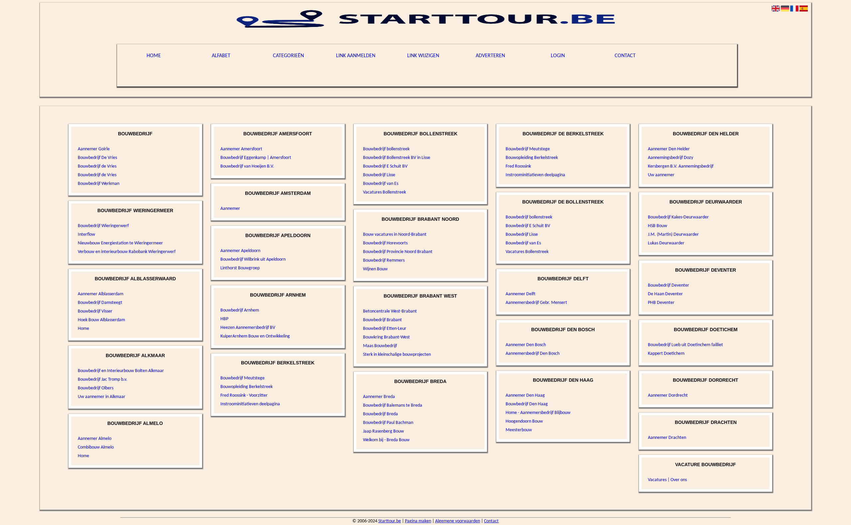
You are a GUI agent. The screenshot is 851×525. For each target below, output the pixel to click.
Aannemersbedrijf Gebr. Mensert (536, 302)
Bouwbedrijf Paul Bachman (388, 422)
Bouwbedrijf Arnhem (239, 310)
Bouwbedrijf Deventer (668, 285)
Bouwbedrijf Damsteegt (100, 302)
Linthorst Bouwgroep (240, 268)
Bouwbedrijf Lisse (379, 175)
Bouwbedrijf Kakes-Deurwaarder (678, 217)
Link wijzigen (423, 56)
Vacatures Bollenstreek (384, 192)
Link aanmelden (355, 56)
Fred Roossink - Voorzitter (244, 395)
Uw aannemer (661, 175)
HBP (224, 319)
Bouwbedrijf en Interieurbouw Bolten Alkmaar (121, 370)
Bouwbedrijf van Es (380, 183)
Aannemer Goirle (94, 149)
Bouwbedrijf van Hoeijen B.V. (247, 166)
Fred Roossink (518, 166)
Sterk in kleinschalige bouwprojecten (397, 354)
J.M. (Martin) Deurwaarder (673, 234)
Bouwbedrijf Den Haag (527, 404)
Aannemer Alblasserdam (100, 294)
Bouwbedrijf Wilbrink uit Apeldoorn (253, 259)
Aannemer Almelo (94, 438)
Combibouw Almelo (96, 447)
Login (558, 56)
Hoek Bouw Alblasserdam (101, 320)
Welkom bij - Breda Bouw (386, 440)
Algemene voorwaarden (457, 521)
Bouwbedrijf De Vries (97, 157)
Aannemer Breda (379, 396)
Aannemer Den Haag (525, 395)
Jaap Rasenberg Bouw (383, 431)
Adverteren (490, 56)
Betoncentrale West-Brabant (390, 311)
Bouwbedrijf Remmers (384, 260)
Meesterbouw (519, 430)
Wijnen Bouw (375, 269)
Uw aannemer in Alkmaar (101, 396)
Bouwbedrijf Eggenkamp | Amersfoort (255, 157)
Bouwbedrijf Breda (380, 414)
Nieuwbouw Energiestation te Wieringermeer (120, 243)
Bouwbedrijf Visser (95, 311)
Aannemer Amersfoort (241, 149)
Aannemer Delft (521, 294)
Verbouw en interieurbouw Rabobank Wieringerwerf (127, 251)
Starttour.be (389, 521)
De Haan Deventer (665, 294)
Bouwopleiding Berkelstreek (246, 386)
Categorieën (288, 56)
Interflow (86, 234)
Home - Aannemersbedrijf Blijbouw (538, 412)
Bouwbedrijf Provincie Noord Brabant (397, 251)
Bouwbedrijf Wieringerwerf (103, 225)
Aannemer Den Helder (669, 149)
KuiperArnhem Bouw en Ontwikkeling (255, 336)
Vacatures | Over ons (667, 479)
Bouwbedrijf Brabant (382, 320)
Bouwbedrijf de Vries (97, 166)
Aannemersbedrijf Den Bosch (532, 353)
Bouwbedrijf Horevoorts (385, 243)
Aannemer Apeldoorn (240, 250)
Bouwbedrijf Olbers (95, 388)
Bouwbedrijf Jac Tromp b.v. (102, 379)
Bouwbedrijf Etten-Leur (384, 328)
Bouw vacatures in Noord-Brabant (394, 234)
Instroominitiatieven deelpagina (250, 404)
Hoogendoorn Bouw (524, 421)
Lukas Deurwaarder (666, 243)
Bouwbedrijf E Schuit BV (385, 166)
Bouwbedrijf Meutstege (242, 378)
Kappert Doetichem (666, 353)
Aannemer (230, 208)
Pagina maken (418, 521)
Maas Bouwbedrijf (380, 345)
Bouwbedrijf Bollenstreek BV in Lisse (396, 157)
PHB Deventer (661, 302)
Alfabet (221, 56)
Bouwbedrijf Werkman (98, 183)
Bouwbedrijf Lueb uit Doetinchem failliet (685, 344)
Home (154, 56)
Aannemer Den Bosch (526, 344)
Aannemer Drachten (667, 437)
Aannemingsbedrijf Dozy (670, 157)
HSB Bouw (657, 225)
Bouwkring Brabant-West (386, 337)
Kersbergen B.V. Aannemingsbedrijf (680, 166)
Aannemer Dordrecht (668, 395)
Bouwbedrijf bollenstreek (386, 149)
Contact (625, 56)
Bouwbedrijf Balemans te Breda (392, 405)
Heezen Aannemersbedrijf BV (247, 327)
